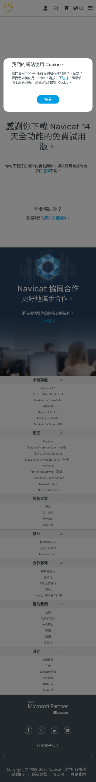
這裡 (65, 78)
